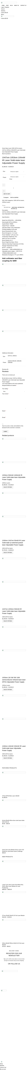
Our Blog (3, 1055)
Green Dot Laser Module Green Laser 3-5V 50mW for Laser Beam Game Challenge (13, 850)
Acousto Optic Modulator (7, 1035)
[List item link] (14, 980)
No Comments (18, 994)
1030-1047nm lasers (17, 148)
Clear (10, 179)
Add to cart (7, 193)
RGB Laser (4, 1024)
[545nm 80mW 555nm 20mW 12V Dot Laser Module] (14, 930)
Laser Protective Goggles (7, 1029)
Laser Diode (4, 1019)
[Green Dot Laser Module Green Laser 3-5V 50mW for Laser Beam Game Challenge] (14, 837)
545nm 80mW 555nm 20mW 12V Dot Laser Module (13, 944)
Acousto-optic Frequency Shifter (9, 1037)
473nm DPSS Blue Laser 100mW (10, 795)
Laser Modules (5, 1016)
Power (4, 177)
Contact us (4, 1053)
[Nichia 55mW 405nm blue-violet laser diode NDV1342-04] (14, 809)
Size (4, 171)
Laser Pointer (4, 1013)
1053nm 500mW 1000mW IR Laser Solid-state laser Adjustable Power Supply (13, 477)
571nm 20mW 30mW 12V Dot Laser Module (13, 915)
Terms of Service (5, 1050)
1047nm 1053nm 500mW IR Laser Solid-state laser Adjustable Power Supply (13, 611)
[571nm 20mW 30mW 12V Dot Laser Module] (14, 903)
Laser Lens (4, 1027)
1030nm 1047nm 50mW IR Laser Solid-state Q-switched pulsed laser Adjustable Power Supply (13, 543)
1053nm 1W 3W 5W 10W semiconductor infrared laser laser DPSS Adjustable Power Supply (14, 680)
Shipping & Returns (6, 1047)
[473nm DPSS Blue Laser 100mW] (14, 783)
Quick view (8, 490)
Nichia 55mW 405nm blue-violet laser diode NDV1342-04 (13, 821)
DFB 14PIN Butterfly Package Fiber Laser (11, 998)
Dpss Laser (9, 148)
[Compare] (4, 490)
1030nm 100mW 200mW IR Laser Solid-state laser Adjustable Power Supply (14, 748)
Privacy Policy (4, 1045)
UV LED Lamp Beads (6, 1032)
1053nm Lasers (6, 202)
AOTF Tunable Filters (6, 1040)
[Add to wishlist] (4, 472)
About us (3, 1058)
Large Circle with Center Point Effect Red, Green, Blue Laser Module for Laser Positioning (12, 886)
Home (4, 148)
